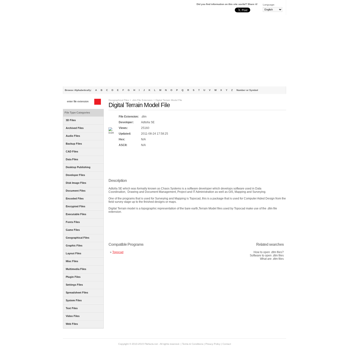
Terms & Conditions (192, 344)
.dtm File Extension (142, 100)
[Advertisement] (174, 51)
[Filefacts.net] (86, 9)
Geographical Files (118, 100)
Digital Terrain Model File (169, 100)
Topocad (117, 252)
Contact (226, 344)
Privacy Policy (212, 344)
